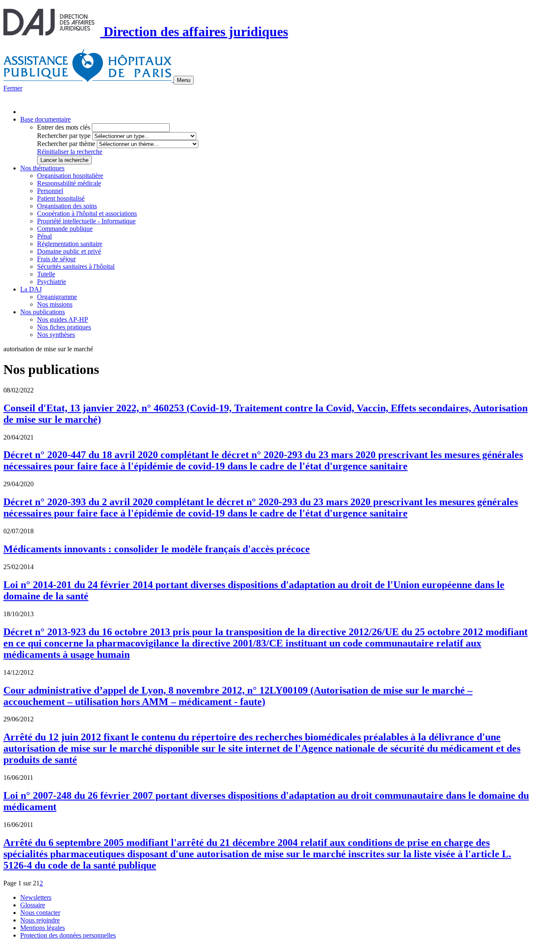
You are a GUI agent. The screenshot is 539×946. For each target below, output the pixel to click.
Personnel (50, 190)
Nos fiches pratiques (64, 327)
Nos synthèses (56, 334)
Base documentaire (45, 119)
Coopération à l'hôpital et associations (87, 213)
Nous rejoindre (40, 920)
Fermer (12, 88)
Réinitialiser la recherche (69, 151)
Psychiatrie (51, 281)
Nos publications (42, 311)
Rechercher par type (64, 135)
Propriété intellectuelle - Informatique (86, 221)
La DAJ (31, 289)
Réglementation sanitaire (69, 243)
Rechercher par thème (66, 143)
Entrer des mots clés (63, 127)
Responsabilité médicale (69, 183)
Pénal (44, 236)
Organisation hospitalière (70, 175)
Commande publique (65, 228)
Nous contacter (40, 912)
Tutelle (46, 274)
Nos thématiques (42, 168)
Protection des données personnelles (68, 935)
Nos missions (54, 304)
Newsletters (35, 897)
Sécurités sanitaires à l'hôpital (76, 266)
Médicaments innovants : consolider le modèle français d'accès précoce (156, 548)
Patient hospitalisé (61, 198)
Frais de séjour (56, 258)
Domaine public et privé (69, 251)
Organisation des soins (67, 205)
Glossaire (32, 905)
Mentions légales (42, 927)
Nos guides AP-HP (62, 319)
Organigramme (57, 296)
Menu (183, 80)
